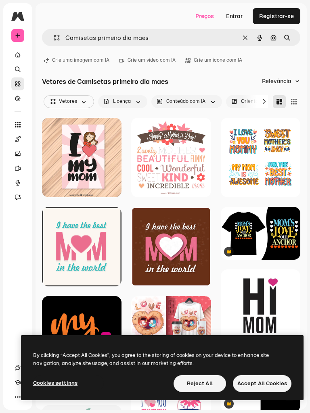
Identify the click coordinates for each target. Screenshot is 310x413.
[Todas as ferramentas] (17, 124)
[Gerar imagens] (17, 153)
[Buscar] (17, 69)
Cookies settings (55, 383)
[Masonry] (279, 101)
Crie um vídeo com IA (152, 60)
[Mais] (17, 396)
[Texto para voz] (17, 182)
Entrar (234, 16)
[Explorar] (17, 98)
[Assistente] (17, 197)
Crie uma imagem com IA (80, 60)
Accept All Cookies (262, 383)
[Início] (17, 54)
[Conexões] (17, 367)
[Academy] (17, 382)
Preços (204, 16)
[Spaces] (17, 139)
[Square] (293, 101)
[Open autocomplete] (53, 38)
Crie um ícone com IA (218, 60)
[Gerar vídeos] (17, 168)
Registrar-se (276, 16)
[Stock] (17, 83)
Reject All (200, 383)
